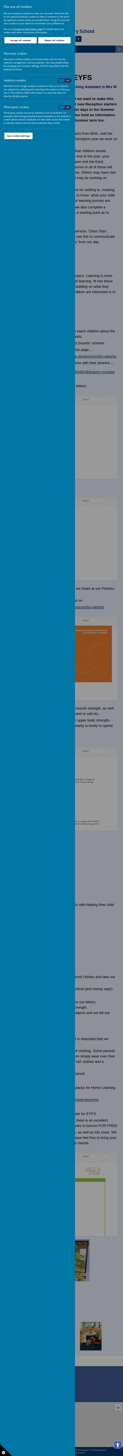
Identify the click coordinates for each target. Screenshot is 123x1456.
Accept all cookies (20, 40)
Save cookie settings (18, 135)
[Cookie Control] (6, 1450)
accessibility (118, 1445)
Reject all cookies (54, 40)
